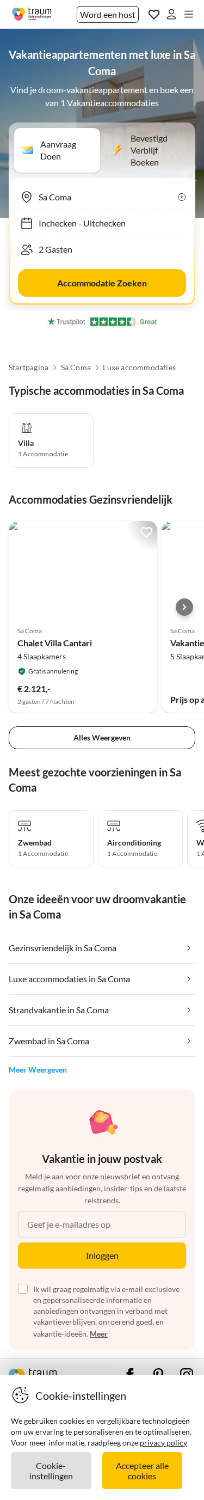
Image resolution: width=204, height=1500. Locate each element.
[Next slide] (184, 607)
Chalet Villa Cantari (54, 643)
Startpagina (28, 367)
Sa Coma (76, 367)
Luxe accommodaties (139, 367)
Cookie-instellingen (51, 1470)
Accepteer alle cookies (142, 1470)
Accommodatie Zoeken (102, 283)
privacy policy (163, 1442)
